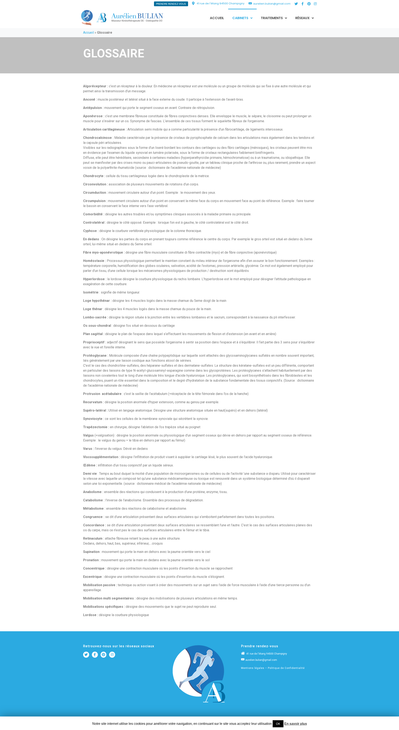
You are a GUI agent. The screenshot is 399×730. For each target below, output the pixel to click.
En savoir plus (295, 723)
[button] (171, 3)
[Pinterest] (309, 3)
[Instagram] (315, 3)
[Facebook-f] (302, 3)
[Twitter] (296, 3)
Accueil (88, 33)
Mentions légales (252, 668)
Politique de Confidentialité (286, 668)
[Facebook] (95, 655)
